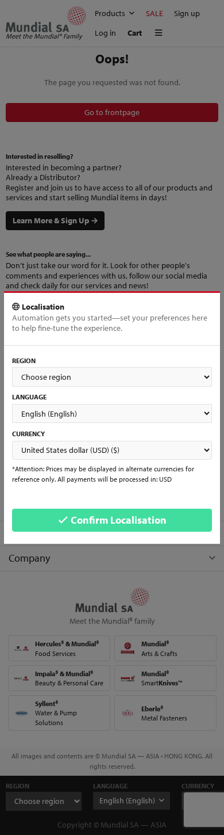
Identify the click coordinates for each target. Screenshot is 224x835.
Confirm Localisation (117, 520)
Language (29, 396)
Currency (28, 433)
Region (24, 360)
